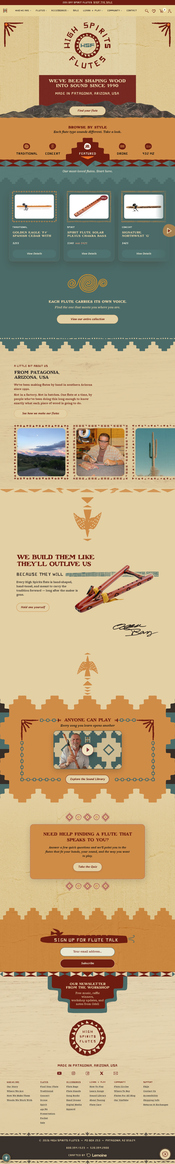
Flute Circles (121, 1087)
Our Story (12, 1087)
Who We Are (13, 1082)
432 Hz (44, 1109)
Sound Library (98, 1096)
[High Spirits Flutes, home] (5, 10)
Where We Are (15, 1091)
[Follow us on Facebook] (87, 1073)
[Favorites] (153, 11)
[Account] (169, 11)
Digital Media (74, 1105)
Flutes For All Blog (124, 1096)
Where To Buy (122, 1091)
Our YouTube (121, 1100)
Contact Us (149, 1091)
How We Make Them (18, 1096)
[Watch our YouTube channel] (59, 1073)
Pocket (44, 1118)
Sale (42, 1123)
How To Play (96, 1087)
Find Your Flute (49, 1087)
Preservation (47, 1114)
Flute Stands (73, 1091)
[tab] (26, 149)
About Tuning (97, 1100)
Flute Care (95, 1105)
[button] (87, 750)
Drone (43, 1100)
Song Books (73, 1096)
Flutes (44, 1082)
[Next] (169, 231)
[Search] (147, 11)
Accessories (73, 1082)
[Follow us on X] (101, 1073)
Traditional (46, 1091)
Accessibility (150, 1096)
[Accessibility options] (6, 1158)
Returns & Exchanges (155, 1105)
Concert (44, 1096)
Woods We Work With (19, 1100)
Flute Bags (72, 1087)
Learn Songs (97, 1091)
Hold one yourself (33, 607)
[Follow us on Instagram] (73, 1073)
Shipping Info (151, 1100)
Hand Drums (73, 1100)
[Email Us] (115, 1073)
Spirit (43, 1105)
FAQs (146, 1087)
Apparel (70, 1109)
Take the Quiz (87, 867)
